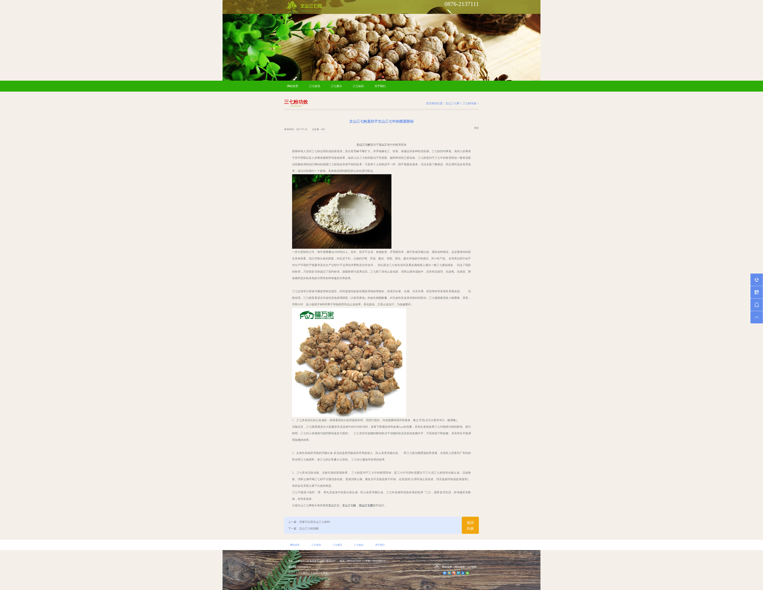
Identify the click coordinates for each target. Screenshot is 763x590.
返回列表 (470, 526)
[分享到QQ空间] (449, 573)
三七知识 (358, 86)
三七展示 (336, 86)
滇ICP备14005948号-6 (299, 567)
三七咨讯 (314, 86)
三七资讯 (322, 573)
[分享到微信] (467, 573)
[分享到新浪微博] (454, 573)
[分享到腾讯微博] (458, 573)
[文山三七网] (303, 7)
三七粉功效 (469, 103)
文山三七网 (452, 103)
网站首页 (292, 86)
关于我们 (380, 86)
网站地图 (460, 566)
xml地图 (471, 566)
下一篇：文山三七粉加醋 (303, 528)
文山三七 (293, 573)
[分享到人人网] (463, 573)
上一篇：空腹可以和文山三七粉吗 (309, 521)
